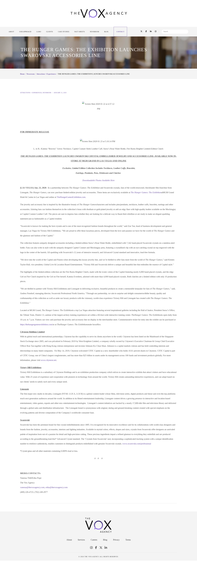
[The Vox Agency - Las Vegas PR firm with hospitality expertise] (98, 13)
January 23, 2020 (60, 92)
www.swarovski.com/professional (136, 444)
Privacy (116, 540)
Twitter (101, 547)
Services (81, 540)
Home (22, 74)
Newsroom (31, 74)
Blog (105, 540)
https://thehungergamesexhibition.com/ (36, 324)
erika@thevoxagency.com (57, 487)
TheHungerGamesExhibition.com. (71, 197)
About (69, 540)
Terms (128, 540)
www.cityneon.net (48, 360)
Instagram (91, 547)
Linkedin (105, 547)
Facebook (96, 547)
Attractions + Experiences (46, 74)
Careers (94, 540)
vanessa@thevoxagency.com (32, 487)
